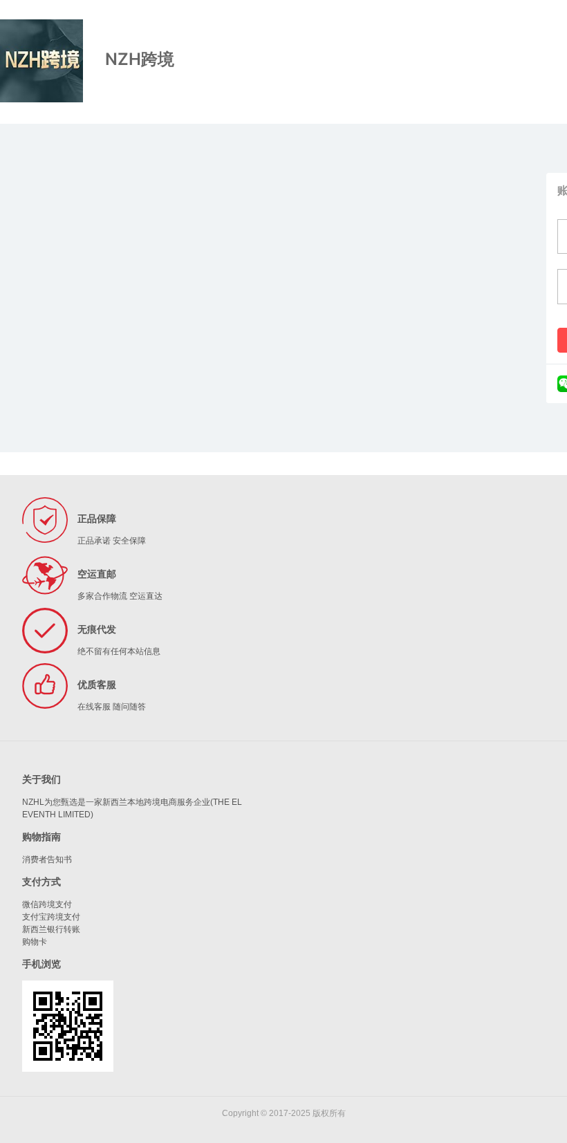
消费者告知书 (47, 859)
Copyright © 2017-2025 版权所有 (284, 1113)
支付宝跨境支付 (51, 917)
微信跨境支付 (47, 904)
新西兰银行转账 (51, 929)
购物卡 (34, 942)
